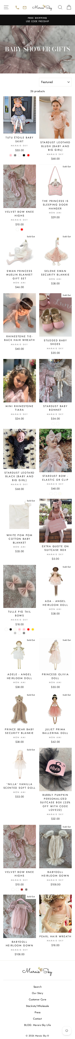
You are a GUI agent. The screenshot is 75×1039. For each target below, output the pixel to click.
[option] (37, 20)
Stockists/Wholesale (37, 1006)
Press (38, 1012)
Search (37, 987)
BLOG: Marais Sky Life (37, 1025)
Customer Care (37, 999)
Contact (37, 1019)
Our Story (37, 993)
